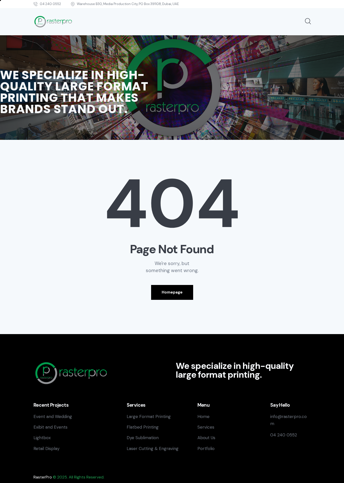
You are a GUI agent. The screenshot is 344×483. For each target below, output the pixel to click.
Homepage (172, 292)
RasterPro (42, 477)
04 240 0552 (283, 435)
